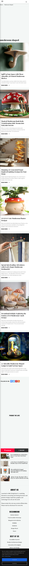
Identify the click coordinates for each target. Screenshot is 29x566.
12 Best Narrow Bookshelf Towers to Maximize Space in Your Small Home (19, 462)
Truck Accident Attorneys (14, 517)
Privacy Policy (8, 556)
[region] (14, 557)
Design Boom (14, 528)
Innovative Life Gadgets (14, 545)
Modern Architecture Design (14, 542)
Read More (14, 57)
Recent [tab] (22, 450)
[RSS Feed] (19, 381)
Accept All (14, 559)
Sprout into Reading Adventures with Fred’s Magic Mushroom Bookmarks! (13, 267)
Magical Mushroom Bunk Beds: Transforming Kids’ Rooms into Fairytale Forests (12, 123)
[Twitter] (14, 381)
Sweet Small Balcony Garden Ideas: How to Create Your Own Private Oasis (19, 456)
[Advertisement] (14, 23)
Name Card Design (14, 547)
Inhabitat (14, 525)
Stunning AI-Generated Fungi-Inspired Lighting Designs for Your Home (14, 172)
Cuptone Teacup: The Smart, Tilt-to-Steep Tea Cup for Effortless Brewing (19, 477)
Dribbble (14, 523)
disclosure (12, 505)
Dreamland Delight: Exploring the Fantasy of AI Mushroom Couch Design (13, 316)
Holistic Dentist (14, 515)
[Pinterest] (16, 381)
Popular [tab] (8, 450)
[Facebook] (11, 381)
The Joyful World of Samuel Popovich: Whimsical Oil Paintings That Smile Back (19, 471)
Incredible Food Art (14, 539)
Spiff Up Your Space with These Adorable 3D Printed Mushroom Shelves (12, 76)
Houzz (14, 531)
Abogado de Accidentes (14, 520)
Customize (14, 563)
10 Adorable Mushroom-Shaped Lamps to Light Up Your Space (12, 365)
